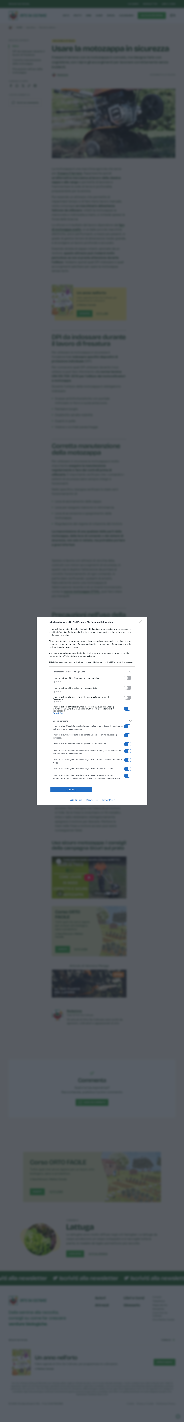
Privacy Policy (108, 800)
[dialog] (92, 711)
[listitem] (92, 671)
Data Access (92, 800)
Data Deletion (76, 800)
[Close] (141, 622)
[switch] (127, 678)
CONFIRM (71, 790)
